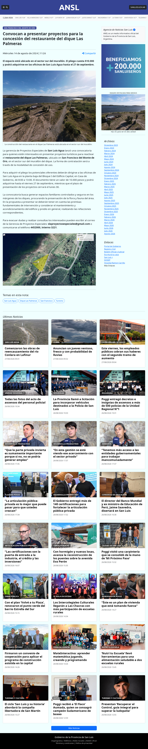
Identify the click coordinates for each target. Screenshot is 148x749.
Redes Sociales (78, 741)
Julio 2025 (108, 197)
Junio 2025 (108, 195)
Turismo (59, 301)
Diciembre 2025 (111, 211)
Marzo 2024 (109, 153)
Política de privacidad (84, 743)
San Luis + (108, 257)
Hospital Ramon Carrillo (114, 263)
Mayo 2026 (109, 225)
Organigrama (56, 741)
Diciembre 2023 (111, 145)
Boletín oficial (91, 741)
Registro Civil (110, 249)
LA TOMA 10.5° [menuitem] (117, 18)
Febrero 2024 (110, 150)
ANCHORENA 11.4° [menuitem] (104, 18)
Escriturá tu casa (111, 254)
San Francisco (47, 301)
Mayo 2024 (109, 159)
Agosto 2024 (109, 167)
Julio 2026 (108, 231)
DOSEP (107, 260)
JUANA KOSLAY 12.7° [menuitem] (73, 18)
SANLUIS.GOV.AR (138, 7)
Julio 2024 (108, 164)
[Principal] (5, 7)
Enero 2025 (109, 181)
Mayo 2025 (109, 192)
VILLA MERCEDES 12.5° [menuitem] (35, 18)
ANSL (69, 7)
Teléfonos (67, 741)
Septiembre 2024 (111, 170)
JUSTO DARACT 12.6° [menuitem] (89, 18)
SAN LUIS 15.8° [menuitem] (20, 18)
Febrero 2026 (110, 217)
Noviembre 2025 (111, 209)
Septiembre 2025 (111, 203)
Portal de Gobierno (112, 246)
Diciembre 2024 (111, 178)
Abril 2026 (108, 222)
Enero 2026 (109, 214)
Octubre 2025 (110, 206)
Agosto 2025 (109, 200)
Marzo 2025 (109, 186)
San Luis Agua (10, 301)
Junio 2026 (108, 228)
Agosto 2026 (109, 233)
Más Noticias (74, 728)
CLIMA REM (8, 17)
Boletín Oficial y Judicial (114, 252)
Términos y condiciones (65, 743)
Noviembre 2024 (111, 175)
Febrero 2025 (110, 184)
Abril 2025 (108, 189)
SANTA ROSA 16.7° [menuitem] (130, 18)
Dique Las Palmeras (28, 301)
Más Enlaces (109, 265)
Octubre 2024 (110, 173)
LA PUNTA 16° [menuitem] (60, 18)
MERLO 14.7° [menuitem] (49, 18)
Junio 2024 (108, 162)
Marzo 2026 (109, 220)
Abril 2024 (108, 156)
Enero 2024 (109, 148)
